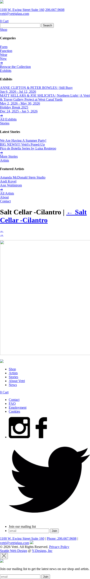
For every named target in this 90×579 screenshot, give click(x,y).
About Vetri (17, 381)
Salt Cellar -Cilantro (43, 216)
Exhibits (5, 70)
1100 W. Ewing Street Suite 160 (22, 10)
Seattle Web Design (13, 551)
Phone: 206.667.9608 (61, 538)
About (4, 197)
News (13, 385)
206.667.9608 (54, 10)
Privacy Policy (59, 547)
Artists (4, 160)
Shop (3, 29)
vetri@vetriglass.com (14, 14)
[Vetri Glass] (1, 2)
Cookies (14, 411)
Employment (17, 407)
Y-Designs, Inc (42, 551)
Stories (4, 123)
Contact (5, 201)
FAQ (12, 403)
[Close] (4, 556)
